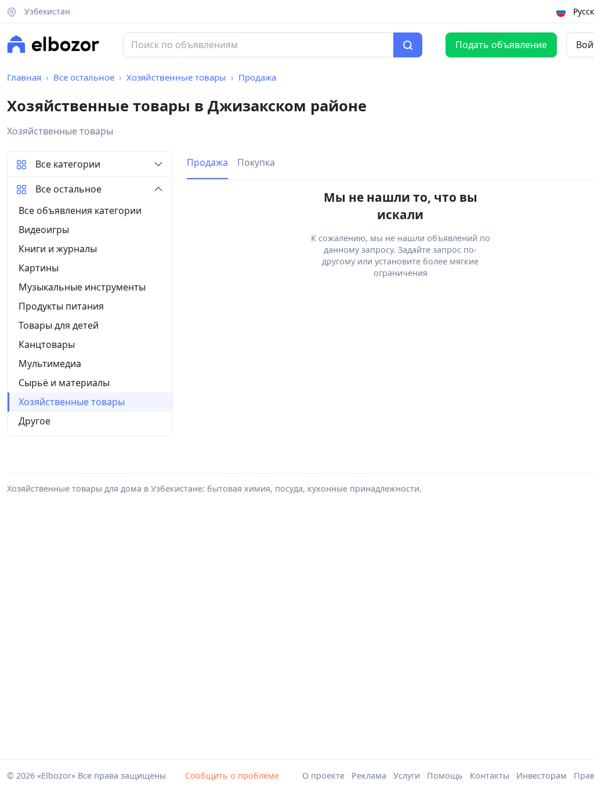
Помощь (445, 775)
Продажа (257, 77)
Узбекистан (46, 11)
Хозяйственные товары (176, 77)
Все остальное (83, 77)
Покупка (256, 162)
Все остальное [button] (68, 189)
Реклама (369, 775)
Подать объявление (501, 44)
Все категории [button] (67, 164)
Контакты (489, 775)
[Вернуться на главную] (53, 44)
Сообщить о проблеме (232, 775)
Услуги (406, 775)
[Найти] (407, 45)
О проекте (323, 775)
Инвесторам (541, 775)
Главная (24, 77)
